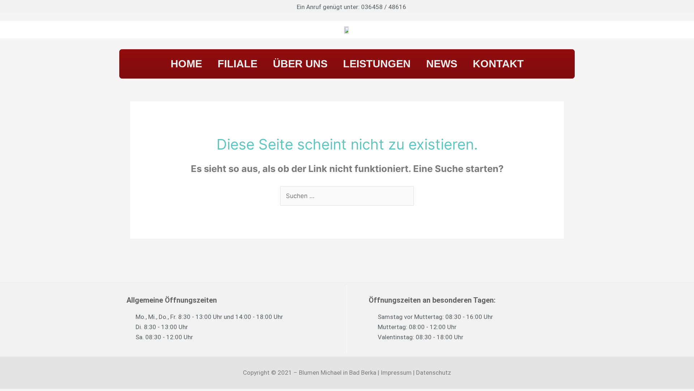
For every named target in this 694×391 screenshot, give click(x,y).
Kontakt (498, 64)
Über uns (300, 64)
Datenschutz (433, 372)
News (441, 64)
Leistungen (377, 64)
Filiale (237, 64)
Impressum (396, 372)
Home (186, 64)
